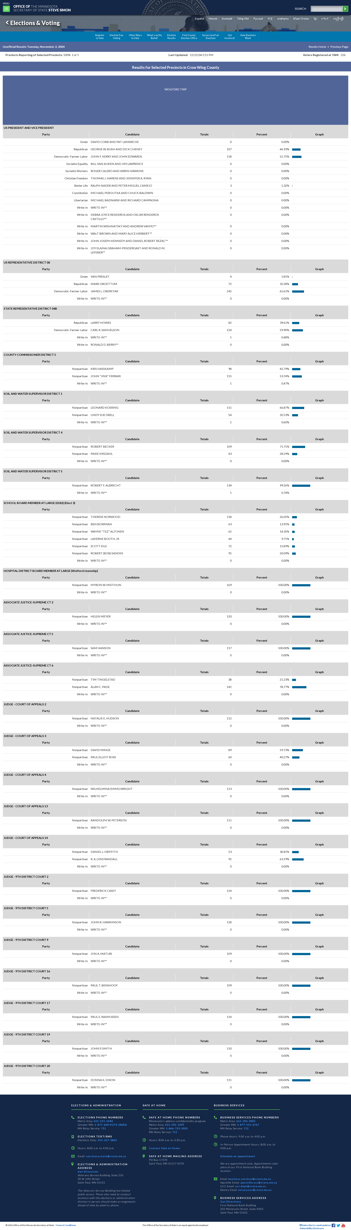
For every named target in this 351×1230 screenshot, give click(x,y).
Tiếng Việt (243, 18)
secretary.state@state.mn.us (105, 1156)
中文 (270, 18)
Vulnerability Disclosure (312, 1228)
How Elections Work (248, 37)
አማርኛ (325, 18)
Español (199, 18)
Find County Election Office (189, 37)
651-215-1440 (103, 1121)
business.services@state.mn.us (249, 1178)
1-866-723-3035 (177, 1128)
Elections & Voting (35, 22)
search (300, 8)
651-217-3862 (107, 1140)
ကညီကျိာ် (338, 18)
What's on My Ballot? (154, 37)
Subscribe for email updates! (316, 1225)
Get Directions (88, 1171)
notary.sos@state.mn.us (254, 1189)
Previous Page (339, 46)
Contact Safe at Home (164, 1148)
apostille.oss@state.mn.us (258, 1182)
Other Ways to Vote (135, 37)
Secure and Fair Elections (210, 37)
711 (103, 1128)
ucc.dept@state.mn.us (250, 1186)
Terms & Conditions (65, 1225)
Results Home (317, 46)
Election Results (171, 37)
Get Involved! (229, 37)
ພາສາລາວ (283, 18)
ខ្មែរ (315, 18)
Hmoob (213, 18)
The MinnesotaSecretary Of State (42, 8)
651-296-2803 (245, 1121)
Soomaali (227, 18)
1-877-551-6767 (248, 1124)
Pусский (258, 18)
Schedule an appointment (237, 1156)
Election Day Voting (117, 37)
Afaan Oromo (301, 18)
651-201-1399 (174, 1124)
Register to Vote (100, 37)
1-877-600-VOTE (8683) (111, 1124)
